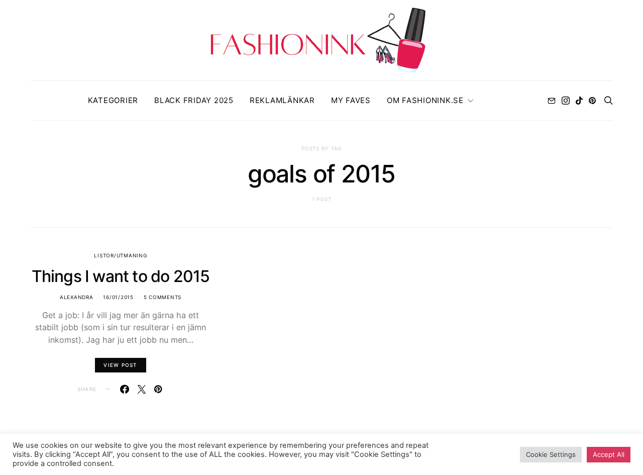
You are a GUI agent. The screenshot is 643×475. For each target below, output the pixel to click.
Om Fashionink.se (425, 100)
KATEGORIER (113, 100)
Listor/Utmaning (120, 255)
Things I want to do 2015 (121, 276)
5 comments (163, 297)
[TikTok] (579, 101)
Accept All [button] (608, 454)
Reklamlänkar (282, 100)
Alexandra (76, 297)
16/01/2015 (118, 297)
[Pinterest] (592, 101)
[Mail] (552, 101)
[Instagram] (566, 101)
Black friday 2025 (194, 100)
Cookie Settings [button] (551, 454)
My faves (351, 100)
